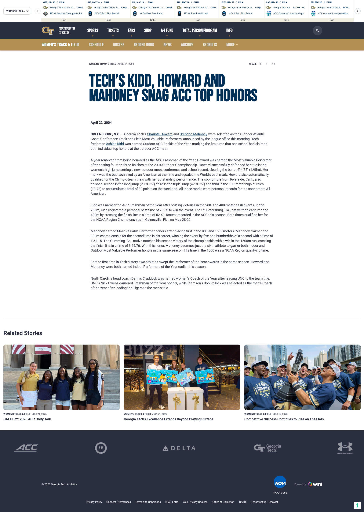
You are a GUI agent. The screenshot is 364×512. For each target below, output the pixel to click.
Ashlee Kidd (115, 144)
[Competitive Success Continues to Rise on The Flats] (302, 377)
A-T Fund (167, 30)
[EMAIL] (273, 63)
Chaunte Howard (160, 134)
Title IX (243, 501)
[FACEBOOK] (266, 63)
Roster (119, 45)
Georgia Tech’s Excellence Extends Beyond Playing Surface (168, 419)
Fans (131, 30)
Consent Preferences (118, 501)
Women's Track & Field (102, 64)
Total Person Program (200, 30)
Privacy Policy (94, 501)
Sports (92, 30)
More (230, 45)
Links (63, 20)
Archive (187, 45)
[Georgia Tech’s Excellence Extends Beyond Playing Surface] (182, 377)
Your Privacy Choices (195, 501)
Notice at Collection (223, 501)
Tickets (113, 30)
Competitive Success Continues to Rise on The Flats (284, 419)
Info (229, 30)
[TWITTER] (260, 63)
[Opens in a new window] (26, 448)
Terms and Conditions (148, 501)
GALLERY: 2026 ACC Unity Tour (27, 419)
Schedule (96, 45)
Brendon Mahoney (193, 134)
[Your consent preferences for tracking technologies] (357, 505)
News (168, 45)
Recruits (210, 45)
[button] (358, 11)
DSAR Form (171, 501)
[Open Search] (317, 30)
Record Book (144, 45)
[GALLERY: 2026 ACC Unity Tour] (61, 377)
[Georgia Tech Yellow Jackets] (58, 30)
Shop (147, 30)
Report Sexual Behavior (264, 501)
